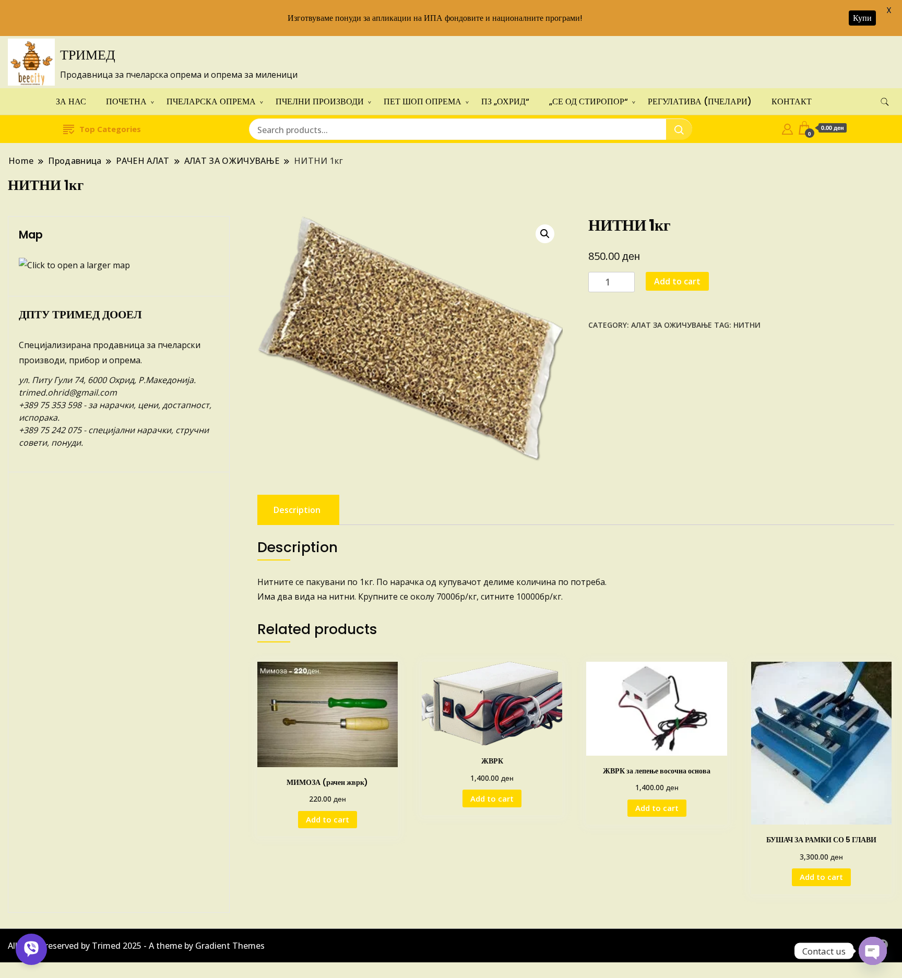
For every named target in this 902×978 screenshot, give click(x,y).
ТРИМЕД (87, 54)
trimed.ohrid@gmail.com (68, 392)
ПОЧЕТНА (126, 102)
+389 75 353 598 (50, 405)
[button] (545, 233)
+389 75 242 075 (50, 430)
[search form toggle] (884, 102)
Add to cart (677, 281)
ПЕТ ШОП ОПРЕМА (422, 102)
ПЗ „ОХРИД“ (505, 102)
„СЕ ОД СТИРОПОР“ (588, 102)
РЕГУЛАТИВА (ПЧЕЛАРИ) (700, 102)
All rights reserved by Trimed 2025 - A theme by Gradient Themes (136, 945)
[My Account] (787, 128)
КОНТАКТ (792, 102)
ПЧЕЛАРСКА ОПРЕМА (211, 102)
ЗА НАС (71, 102)
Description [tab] (297, 510)
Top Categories (110, 129)
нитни (747, 325)
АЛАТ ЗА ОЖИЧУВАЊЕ (671, 325)
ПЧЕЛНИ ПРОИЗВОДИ (320, 102)
